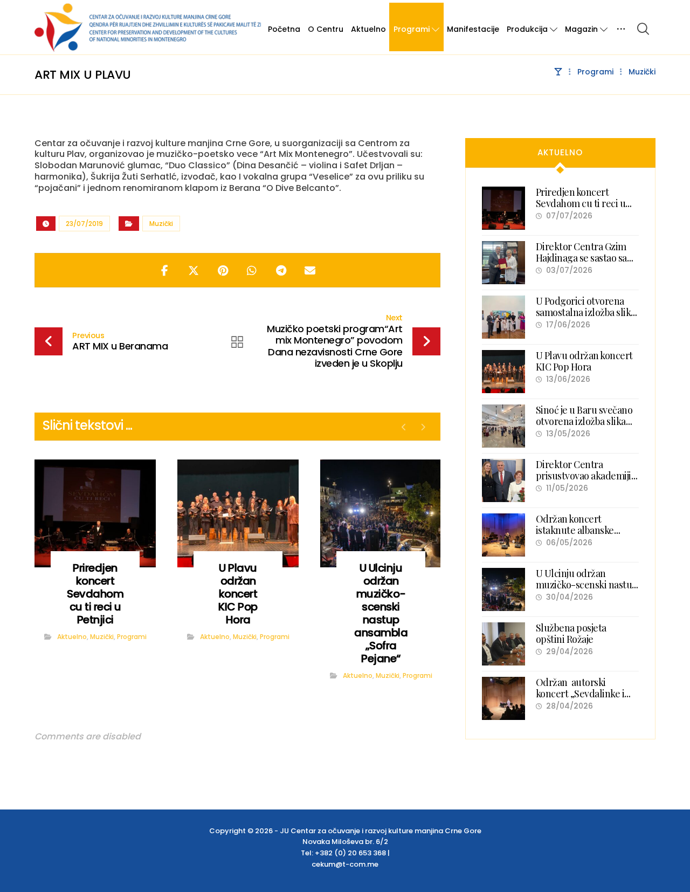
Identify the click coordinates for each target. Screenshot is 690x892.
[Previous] (404, 427)
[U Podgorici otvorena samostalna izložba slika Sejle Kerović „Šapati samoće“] (503, 317)
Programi (132, 636)
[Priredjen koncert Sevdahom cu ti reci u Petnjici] (503, 208)
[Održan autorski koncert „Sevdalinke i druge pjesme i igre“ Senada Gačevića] (503, 698)
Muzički (161, 223)
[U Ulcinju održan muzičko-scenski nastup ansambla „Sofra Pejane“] (503, 589)
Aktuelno (72, 636)
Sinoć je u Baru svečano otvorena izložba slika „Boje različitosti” (584, 421)
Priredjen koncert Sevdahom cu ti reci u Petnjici (581, 204)
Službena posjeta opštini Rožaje (571, 633)
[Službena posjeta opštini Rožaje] (503, 643)
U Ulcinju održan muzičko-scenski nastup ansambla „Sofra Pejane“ (587, 585)
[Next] (423, 427)
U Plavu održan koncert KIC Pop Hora (584, 361)
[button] (643, 28)
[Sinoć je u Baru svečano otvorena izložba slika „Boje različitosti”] (503, 426)
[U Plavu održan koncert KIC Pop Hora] (503, 371)
